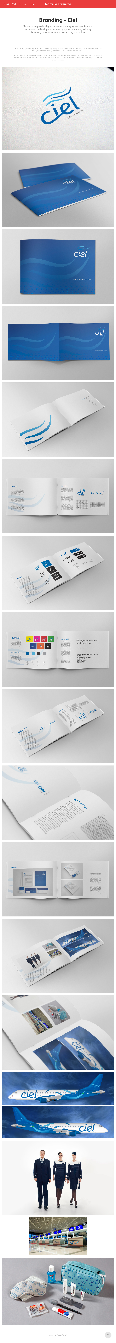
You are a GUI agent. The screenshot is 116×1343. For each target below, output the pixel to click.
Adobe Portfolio (62, 1335)
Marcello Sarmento (58, 4)
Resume (22, 4)
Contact (31, 4)
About (6, 4)
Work (13, 4)
